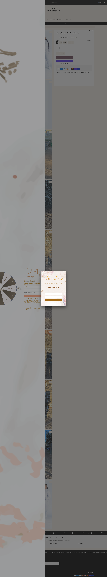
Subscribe (53, 300)
